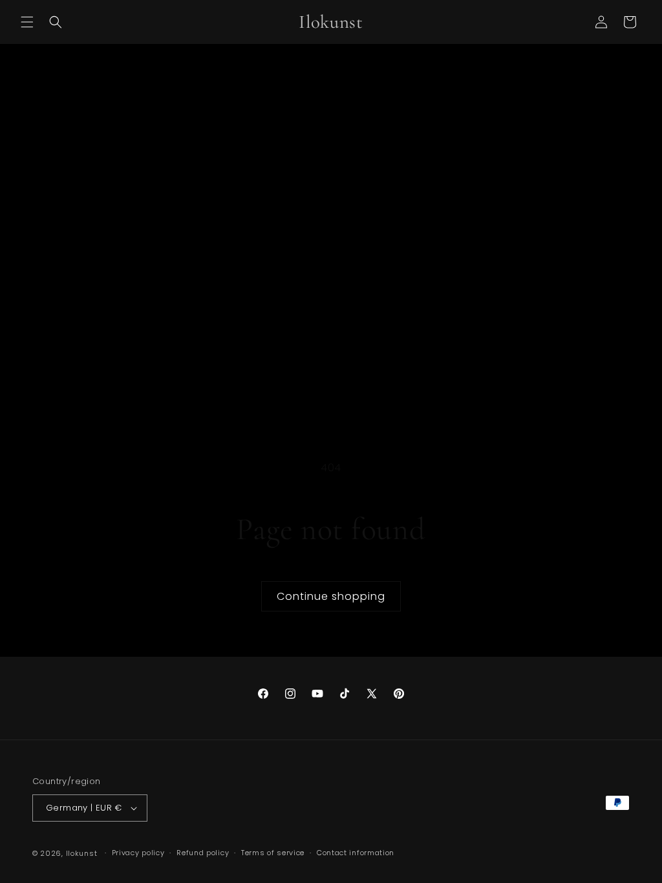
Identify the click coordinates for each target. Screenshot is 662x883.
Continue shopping (331, 596)
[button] (27, 22)
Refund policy (202, 852)
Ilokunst (82, 853)
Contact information (355, 852)
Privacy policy (138, 852)
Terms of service (272, 852)
